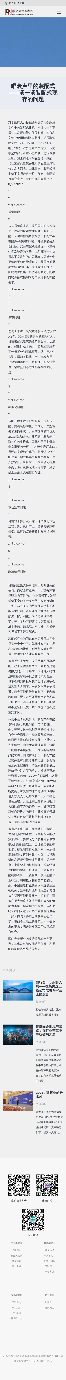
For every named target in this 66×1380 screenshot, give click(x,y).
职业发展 (16, 1266)
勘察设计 (49, 1302)
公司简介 (16, 1250)
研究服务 (16, 1307)
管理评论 (49, 1266)
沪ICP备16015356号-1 (41, 1361)
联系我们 (16, 1261)
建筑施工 (49, 1307)
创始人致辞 (16, 1255)
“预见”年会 (49, 1250)
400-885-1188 (16, 3)
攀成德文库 (49, 1255)
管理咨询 (16, 1302)
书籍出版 (49, 1271)
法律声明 (25, 1361)
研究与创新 (49, 1261)
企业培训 (16, 1313)
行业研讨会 (16, 1318)
